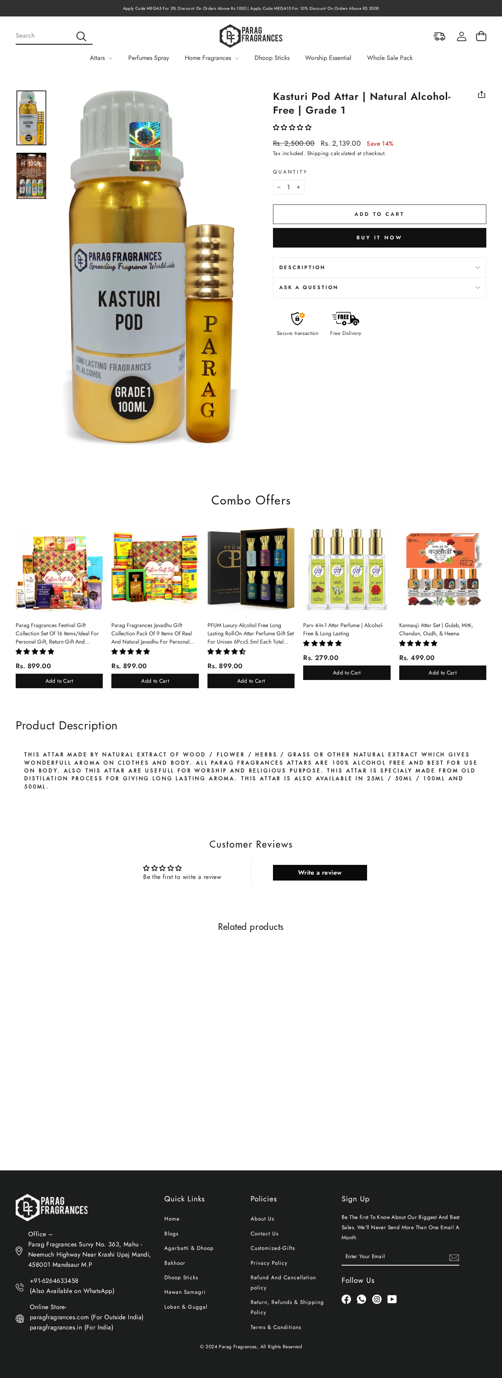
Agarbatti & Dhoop (189, 1248)
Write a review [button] (320, 872)
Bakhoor (175, 1263)
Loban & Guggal (185, 1307)
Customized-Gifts (273, 1248)
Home (172, 1218)
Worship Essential (328, 57)
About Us (262, 1218)
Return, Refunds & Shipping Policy (287, 1307)
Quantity (290, 171)
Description (302, 267)
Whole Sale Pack (390, 57)
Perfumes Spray (148, 57)
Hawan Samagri (185, 1292)
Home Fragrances (209, 57)
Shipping (318, 153)
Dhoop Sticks (272, 57)
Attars (98, 57)
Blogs (171, 1233)
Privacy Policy (269, 1263)
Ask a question (308, 287)
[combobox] (54, 36)
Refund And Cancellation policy (283, 1282)
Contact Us (264, 1233)
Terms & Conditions (276, 1327)
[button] (292, 127)
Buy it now (379, 237)
